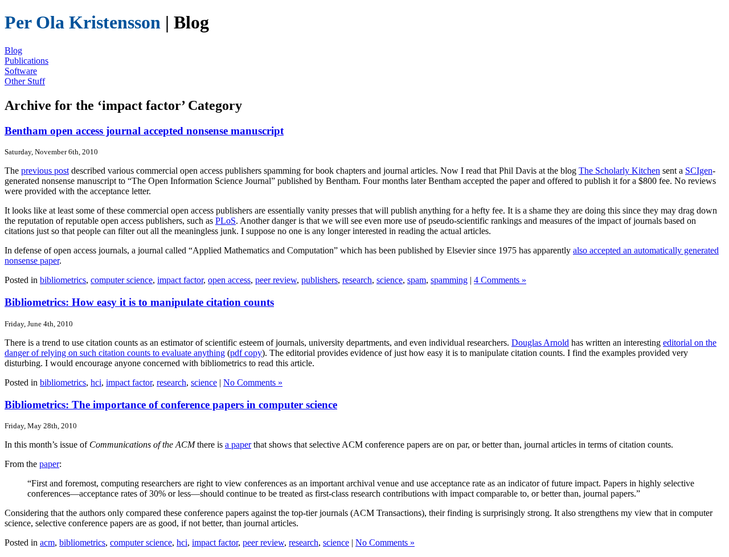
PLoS (225, 221)
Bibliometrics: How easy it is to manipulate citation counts (139, 302)
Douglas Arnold (540, 342)
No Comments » (252, 382)
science (389, 280)
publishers (319, 280)
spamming (449, 280)
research (357, 280)
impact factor (180, 280)
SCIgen (698, 170)
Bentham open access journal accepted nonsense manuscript (144, 131)
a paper (238, 444)
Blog (13, 50)
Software (21, 71)
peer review (276, 280)
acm (47, 542)
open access (229, 280)
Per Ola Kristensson (83, 22)
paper (49, 464)
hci (96, 382)
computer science (122, 280)
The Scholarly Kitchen (619, 170)
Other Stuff (25, 81)
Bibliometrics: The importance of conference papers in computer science (171, 405)
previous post (45, 170)
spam (416, 280)
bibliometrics (63, 280)
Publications (26, 60)
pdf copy (246, 353)
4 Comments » (500, 280)
